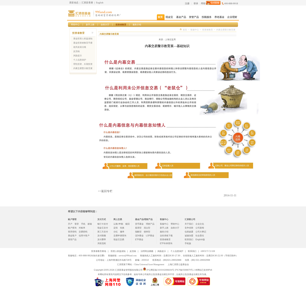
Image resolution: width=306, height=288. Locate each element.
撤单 (122, 231)
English (99, 2)
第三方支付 (102, 231)
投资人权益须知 (118, 251)
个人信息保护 (79, 60)
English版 (200, 239)
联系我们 (189, 239)
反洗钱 (76, 51)
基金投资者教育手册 (82, 43)
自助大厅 (105, 25)
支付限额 (101, 235)
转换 (122, 228)
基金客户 (72, 235)
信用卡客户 (84, 235)
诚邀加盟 (189, 235)
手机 (83, 224)
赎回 (127, 224)
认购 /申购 (118, 224)
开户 (70, 224)
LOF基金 (150, 235)
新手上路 (90, 25)
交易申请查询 (120, 235)
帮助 (203, 3)
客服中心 (194, 30)
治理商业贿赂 (147, 251)
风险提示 (77, 56)
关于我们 (189, 224)
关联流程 (101, 243)
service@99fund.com (128, 255)
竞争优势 (189, 228)
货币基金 (139, 224)
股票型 (138, 228)
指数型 (138, 231)
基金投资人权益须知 (82, 39)
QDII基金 (139, 235)
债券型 (147, 231)
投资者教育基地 (98, 251)
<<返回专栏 (105, 191)
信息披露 (189, 231)
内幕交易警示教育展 (82, 68)
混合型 (147, 228)
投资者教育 (121, 25)
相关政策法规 (79, 47)
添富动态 (73, 2)
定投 (116, 228)
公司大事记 (201, 231)
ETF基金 (139, 239)
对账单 (82, 228)
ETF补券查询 (166, 243)
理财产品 (150, 224)
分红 (116, 231)
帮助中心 (75, 25)
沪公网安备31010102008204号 (160, 270)
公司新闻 (200, 228)
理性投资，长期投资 (82, 64)
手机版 (188, 243)
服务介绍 (137, 25)
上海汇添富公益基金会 (178, 264)
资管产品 (72, 239)
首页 (185, 30)
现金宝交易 (119, 239)
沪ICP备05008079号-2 (185, 270)
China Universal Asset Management (149, 264)
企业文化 (200, 224)
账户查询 (72, 228)
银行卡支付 (102, 224)
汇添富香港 (87, 2)
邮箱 (90, 224)
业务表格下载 (166, 235)
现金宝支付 (102, 228)
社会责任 (200, 235)
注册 (187, 3)
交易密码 (83, 231)
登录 (196, 3)
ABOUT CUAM (207, 251)
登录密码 (72, 231)
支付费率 (101, 239)
